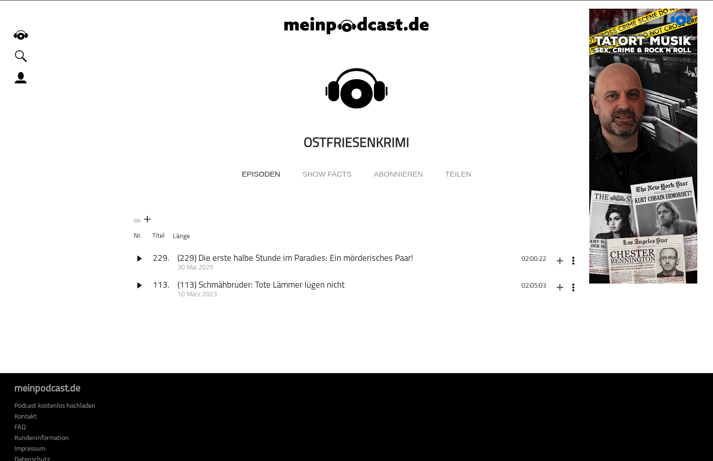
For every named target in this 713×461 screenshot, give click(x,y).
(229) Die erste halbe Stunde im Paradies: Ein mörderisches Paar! (295, 258)
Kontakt (25, 417)
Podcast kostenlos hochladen (54, 406)
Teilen (458, 174)
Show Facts (327, 174)
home (20, 34)
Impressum (29, 449)
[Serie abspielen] (137, 221)
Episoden (261, 174)
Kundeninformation (41, 438)
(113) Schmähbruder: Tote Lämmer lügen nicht (261, 285)
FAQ (20, 427)
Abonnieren (398, 174)
